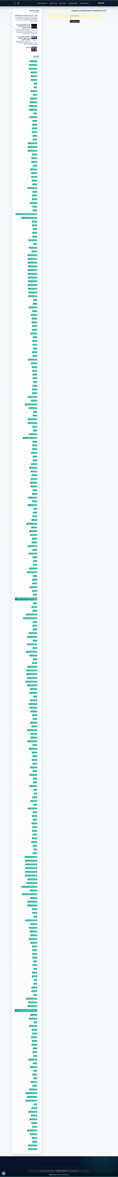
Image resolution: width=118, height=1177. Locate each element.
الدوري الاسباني (32, 263)
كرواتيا (34, 913)
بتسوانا (34, 539)
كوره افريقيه (33, 928)
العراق (34, 345)
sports (34, 1142)
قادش (35, 846)
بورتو (35, 561)
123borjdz (34, 80)
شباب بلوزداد (33, 775)
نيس (35, 1078)
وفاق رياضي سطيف (31, 1101)
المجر (35, 382)
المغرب (34, 393)
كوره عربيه (33, 935)
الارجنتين (34, 162)
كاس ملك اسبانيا (32, 905)
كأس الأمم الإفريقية (31, 868)
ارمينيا (34, 121)
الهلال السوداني (32, 423)
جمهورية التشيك (32, 637)
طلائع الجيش (33, 786)
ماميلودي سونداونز (31, 999)
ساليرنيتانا (33, 734)
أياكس (34, 501)
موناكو (34, 1041)
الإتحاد (34, 136)
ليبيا (35, 969)
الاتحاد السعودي (32, 147)
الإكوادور (34, 173)
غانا (35, 793)
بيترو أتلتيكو (33, 587)
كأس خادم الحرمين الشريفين (29, 894)
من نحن (74, 1167)
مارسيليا (34, 987)
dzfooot (51, 1174)
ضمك (35, 782)
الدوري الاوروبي (32, 277)
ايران (35, 509)
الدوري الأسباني (32, 255)
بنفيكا (34, 557)
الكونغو (34, 367)
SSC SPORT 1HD (32, 1145)
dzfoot (34, 1127)
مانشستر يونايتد (32, 1006)
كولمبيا (34, 946)
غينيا (35, 805)
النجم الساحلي (33, 408)
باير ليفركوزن (33, 531)
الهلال (34, 416)
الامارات (34, 180)
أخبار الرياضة (33, 117)
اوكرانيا (34, 494)
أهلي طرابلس (33, 468)
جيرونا (34, 648)
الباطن (34, 192)
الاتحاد (34, 139)
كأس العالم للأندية (31, 883)
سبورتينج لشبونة (32, 741)
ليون (35, 984)
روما (35, 696)
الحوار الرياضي (33, 248)
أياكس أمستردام (32, 505)
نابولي (34, 1052)
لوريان (34, 965)
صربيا (35, 779)
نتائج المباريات (32, 1060)
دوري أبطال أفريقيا (31, 670)
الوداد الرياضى (33, 434)
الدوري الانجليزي (32, 274)
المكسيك (34, 401)
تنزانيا (35, 622)
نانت (35, 1056)
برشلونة (34, 542)
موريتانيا (34, 1037)
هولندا (34, 1086)
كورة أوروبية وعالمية (31, 920)
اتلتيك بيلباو (33, 102)
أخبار (35, 113)
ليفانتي (34, 973)
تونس (34, 629)
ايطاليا (34, 516)
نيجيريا (34, 1074)
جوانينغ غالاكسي (32, 644)
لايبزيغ (34, 958)
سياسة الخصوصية (64, 1167)
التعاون (34, 222)
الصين (35, 337)
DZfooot (34, 1123)
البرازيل (34, 195)
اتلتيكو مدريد (33, 106)
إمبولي (34, 449)
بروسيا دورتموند (32, 546)
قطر (35, 849)
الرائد (35, 300)
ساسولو (34, 726)
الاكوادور (34, 177)
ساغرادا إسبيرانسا (32, 730)
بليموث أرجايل (32, 554)
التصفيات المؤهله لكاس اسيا (29, 218)
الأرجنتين (34, 158)
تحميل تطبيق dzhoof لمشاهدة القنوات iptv (26, 599)
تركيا (35, 603)
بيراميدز (34, 591)
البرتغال (34, 199)
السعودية (34, 315)
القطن (34, 356)
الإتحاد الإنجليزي (32, 143)
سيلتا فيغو (33, 767)
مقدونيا (34, 1030)
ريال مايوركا (33, 708)
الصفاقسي (33, 333)
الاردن (35, 166)
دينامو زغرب (33, 689)
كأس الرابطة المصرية (31, 872)
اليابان (34, 442)
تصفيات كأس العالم (31, 614)
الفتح (35, 348)
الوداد (35, 430)
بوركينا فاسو (33, 568)
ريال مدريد (33, 711)
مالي (35, 995)
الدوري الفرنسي (32, 289)
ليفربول (34, 976)
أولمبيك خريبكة (32, 498)
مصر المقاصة (33, 1026)
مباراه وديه (33, 1015)
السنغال (34, 318)
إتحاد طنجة (33, 91)
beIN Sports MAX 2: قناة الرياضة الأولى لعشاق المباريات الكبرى (23, 38)
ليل (35, 980)
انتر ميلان (34, 453)
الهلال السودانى (32, 419)
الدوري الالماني (32, 266)
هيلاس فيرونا (33, 1089)
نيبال (35, 1071)
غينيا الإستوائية (32, 808)
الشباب (34, 330)
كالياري (34, 909)
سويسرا (34, 760)
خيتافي (34, 663)
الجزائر (35, 229)
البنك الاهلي (33, 203)
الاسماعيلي (33, 169)
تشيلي (34, 611)
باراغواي (34, 520)
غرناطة (34, 797)
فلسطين (34, 823)
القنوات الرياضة (32, 360)
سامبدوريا (33, 737)
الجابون (34, 225)
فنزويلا (34, 827)
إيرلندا (35, 512)
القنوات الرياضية (73, 3)
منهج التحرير (45, 1167)
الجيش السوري (32, 240)
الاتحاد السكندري (32, 151)
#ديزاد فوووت (33, 65)
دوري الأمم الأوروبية (31, 682)
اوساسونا (33, 486)
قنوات (34, 853)
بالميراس (34, 527)
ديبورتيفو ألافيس (32, 685)
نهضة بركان (33, 1067)
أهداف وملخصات (42, 3)
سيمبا (34, 771)
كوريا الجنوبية (32, 939)
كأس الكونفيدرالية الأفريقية (29, 887)
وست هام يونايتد (32, 1097)
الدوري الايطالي (32, 281)
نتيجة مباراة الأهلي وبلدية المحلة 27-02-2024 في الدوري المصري (23, 26)
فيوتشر (34, 838)
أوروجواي (34, 479)
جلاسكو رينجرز (32, 633)
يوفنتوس (34, 1115)
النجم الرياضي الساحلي (31, 404)
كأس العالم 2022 (32, 879)
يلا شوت (34, 1108)
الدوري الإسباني (32, 259)
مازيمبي (34, 991)
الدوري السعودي (32, 285)
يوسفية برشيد (32, 1112)
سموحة (34, 752)
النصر (35, 412)
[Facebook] (18, 3)
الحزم (35, 244)
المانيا (34, 378)
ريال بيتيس (33, 700)
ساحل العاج (33, 723)
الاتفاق (34, 154)
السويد (34, 326)
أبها (35, 84)
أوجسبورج (33, 471)
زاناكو (34, 719)
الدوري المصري (32, 292)
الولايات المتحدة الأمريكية (29, 438)
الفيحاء (34, 352)
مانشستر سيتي (32, 1002)
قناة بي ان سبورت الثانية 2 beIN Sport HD (26, 15)
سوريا (34, 756)
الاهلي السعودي (32, 188)
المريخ (34, 386)
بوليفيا (34, 583)
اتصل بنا (54, 1167)
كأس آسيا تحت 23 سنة (30, 857)
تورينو (34, 626)
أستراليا (34, 128)
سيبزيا (34, 764)
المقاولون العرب (32, 397)
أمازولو (34, 445)
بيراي (35, 595)
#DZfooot (33, 72)
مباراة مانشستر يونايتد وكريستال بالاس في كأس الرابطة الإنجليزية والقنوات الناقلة (26, 1010)
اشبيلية (34, 132)
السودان (34, 322)
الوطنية (28, 47)
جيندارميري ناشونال (31, 652)
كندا (35, 917)
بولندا (35, 576)
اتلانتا (35, 95)
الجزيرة (34, 233)
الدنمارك (34, 251)
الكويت (34, 371)
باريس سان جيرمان (31, 524)
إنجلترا (34, 456)
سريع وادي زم (33, 749)
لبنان (35, 961)
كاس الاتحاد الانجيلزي (31, 861)
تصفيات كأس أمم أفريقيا (30, 618)
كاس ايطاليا (33, 890)
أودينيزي (34, 475)
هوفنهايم (33, 1082)
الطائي (34, 341)
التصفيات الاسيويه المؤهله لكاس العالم (26, 214)
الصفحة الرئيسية (84, 3)
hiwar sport (33, 1134)
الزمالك (34, 311)
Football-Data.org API (61, 1171)
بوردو (35, 565)
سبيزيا (34, 745)
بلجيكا (34, 550)
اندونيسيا (34, 464)
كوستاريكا (33, 943)
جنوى (35, 641)
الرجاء (35, 304)
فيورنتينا (34, 842)
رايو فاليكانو (33, 693)
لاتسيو (34, 950)
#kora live (33, 76)
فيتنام (34, 834)
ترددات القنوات (53, 3)
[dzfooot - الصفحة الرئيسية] (100, 3)
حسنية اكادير (33, 655)
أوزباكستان (33, 483)
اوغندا (35, 490)
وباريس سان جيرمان (31, 1093)
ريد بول (34, 715)
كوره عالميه (33, 931)
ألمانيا (34, 374)
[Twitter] (14, 3)
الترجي (34, 207)
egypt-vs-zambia (32, 1130)
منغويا (34, 1033)
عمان (35, 790)
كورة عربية (33, 924)
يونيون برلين (33, 1119)
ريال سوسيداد (32, 704)
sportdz (34, 1138)
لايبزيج (34, 954)
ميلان (35, 1048)
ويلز (35, 1104)
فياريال (34, 831)
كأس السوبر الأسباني (31, 875)
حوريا (35, 659)
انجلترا (34, 460)
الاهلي (34, 184)
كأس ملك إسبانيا (32, 902)
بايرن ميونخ (33, 535)
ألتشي (34, 210)
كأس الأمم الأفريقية (31, 864)
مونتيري (34, 1045)
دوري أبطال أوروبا (32, 678)
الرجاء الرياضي (32, 307)
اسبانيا (34, 125)
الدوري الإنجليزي (32, 270)
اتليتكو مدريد (33, 110)
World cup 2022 (32, 1149)
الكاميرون (34, 363)
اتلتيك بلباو (33, 98)
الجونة (34, 236)
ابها (35, 87)
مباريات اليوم (62, 3)
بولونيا (34, 580)
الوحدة (34, 427)
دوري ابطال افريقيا (31, 674)
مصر (35, 1022)
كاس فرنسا (33, 898)
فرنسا (35, 820)
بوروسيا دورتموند (32, 572)
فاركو (35, 812)
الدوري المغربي (32, 296)
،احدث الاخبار (33, 61)
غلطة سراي (33, 801)
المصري (34, 389)
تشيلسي (34, 607)
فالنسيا (34, 816)
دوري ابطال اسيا (32, 667)
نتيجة (35, 1063)
